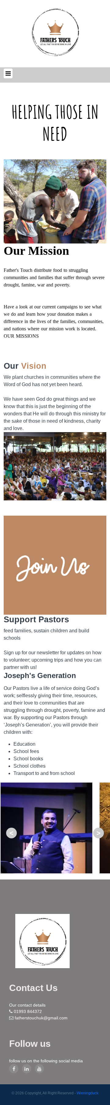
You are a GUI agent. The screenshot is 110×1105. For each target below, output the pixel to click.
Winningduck (87, 1093)
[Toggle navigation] (8, 73)
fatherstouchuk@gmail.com (41, 1017)
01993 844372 (28, 1011)
